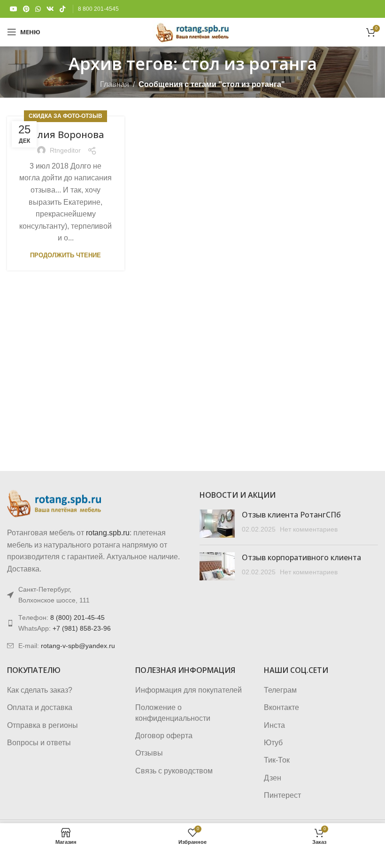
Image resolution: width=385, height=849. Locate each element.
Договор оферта (163, 736)
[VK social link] (50, 9)
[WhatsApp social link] (38, 9)
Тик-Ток (277, 760)
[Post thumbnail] (217, 523)
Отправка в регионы (42, 725)
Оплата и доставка (39, 707)
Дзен (272, 778)
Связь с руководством (174, 771)
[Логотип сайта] (192, 31)
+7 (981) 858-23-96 (82, 628)
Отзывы (149, 753)
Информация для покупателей (188, 690)
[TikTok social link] (62, 9)
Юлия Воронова (65, 134)
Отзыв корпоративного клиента (301, 557)
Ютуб (273, 743)
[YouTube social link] (13, 9)
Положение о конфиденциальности (172, 712)
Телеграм (280, 690)
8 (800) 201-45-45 (77, 617)
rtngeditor (65, 150)
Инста (274, 725)
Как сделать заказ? (39, 690)
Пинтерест (282, 795)
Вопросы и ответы (39, 743)
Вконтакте (281, 707)
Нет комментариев (309, 529)
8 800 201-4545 (98, 9)
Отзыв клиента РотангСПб (291, 514)
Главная (114, 84)
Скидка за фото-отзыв (65, 116)
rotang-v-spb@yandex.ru (78, 645)
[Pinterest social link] (26, 9)
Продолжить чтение (65, 255)
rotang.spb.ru (108, 533)
